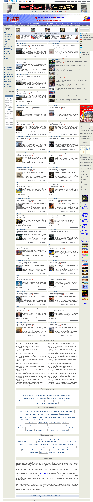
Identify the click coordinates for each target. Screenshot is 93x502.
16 (89, 149)
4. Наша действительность (23, 136)
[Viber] (33, 1)
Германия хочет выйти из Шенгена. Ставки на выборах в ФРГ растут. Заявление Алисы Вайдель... (71, 92)
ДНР (60, 23)
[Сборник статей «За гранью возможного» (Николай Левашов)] (9, 9)
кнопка (18, 472)
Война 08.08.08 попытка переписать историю (62, 184)
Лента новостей (35, 23)
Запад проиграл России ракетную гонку (28, 277)
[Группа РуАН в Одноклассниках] (9, 1)
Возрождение (8, 34)
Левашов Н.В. (9, 49)
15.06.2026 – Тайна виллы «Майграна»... (58, 347)
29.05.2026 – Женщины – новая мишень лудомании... (61, 372)
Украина (52, 23)
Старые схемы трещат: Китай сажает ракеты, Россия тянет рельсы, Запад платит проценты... (71, 69)
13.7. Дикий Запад (21, 59)
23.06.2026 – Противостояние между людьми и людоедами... (31, 380)
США (67, 23)
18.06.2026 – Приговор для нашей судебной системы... (62, 343)
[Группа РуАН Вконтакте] (5, 1)
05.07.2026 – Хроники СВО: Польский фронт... (28, 363)
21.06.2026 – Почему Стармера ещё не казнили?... (29, 383)
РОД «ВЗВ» (8, 51)
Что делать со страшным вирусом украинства (30, 184)
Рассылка (85, 184)
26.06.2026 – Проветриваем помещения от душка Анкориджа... (32, 376)
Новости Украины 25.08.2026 (87, 159)
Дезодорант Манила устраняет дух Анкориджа (30, 308)
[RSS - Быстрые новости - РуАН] (62, 59)
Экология (8, 58)
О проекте (84, 1)
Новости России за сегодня (87, 35)
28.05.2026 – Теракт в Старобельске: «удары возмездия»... (63, 373)
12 (83, 149)
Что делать (8, 56)
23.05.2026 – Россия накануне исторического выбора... (62, 380)
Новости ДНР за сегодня (86, 45)
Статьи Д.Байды (85, 52)
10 (80, 149)
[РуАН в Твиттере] (12, 1)
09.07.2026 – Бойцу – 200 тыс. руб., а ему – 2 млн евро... (30, 359)
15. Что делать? (21, 291)
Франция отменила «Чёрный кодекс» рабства (30, 154)
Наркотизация (10, 77)
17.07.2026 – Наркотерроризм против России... (28, 349)
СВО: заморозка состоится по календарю (29, 138)
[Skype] (32, 1)
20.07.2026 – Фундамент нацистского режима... (28, 345)
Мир (75, 23)
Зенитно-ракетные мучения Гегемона (60, 200)
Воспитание (8, 44)
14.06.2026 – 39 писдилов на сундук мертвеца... (60, 349)
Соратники (8, 55)
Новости (29, 23)
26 (89, 146)
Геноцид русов (10, 74)
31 (86, 147)
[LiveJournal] (30, 1)
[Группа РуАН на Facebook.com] (7, 1)
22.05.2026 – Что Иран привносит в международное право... (63, 382)
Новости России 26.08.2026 (86, 128)
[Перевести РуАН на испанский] (88, 31)
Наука (6, 41)
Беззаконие (9, 67)
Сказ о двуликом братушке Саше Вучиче (61, 153)
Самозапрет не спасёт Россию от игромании (61, 138)
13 (84, 149)
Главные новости (21, 23)
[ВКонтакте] (24, 1)
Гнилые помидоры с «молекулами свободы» (62, 309)
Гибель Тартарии (24, 27)
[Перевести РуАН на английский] (82, 31)
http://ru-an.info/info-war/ (53, 481)
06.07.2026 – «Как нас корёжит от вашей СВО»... (28, 362)
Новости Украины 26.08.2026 (87, 130)
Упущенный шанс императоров (26, 169)
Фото (84, 181)
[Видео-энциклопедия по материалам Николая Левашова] (85, 237)
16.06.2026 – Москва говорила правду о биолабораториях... (63, 346)
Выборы (84, 189)
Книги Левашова (10, 3)
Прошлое (7, 32)
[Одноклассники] (26, 1)
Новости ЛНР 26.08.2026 (86, 138)
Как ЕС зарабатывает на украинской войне (29, 92)
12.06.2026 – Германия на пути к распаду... (59, 352)
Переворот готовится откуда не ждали (60, 277)
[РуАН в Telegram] (16, 1)
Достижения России (34, 41)
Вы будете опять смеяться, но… (54, 28)
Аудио (84, 179)
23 (84, 146)
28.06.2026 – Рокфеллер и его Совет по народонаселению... (31, 373)
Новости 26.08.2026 (87, 127)
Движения (27, 465)
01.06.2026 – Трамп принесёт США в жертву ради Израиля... (63, 367)
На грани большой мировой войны (27, 324)
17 (80, 150)
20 (80, 146)
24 (86, 146)
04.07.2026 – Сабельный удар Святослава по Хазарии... (30, 365)
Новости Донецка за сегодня (87, 41)
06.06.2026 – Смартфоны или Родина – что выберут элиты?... (63, 360)
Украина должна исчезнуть (57, 246)
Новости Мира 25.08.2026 (86, 168)
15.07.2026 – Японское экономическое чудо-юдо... (29, 352)
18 (82, 150)
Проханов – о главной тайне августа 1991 (28, 76)
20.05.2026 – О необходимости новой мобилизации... (61, 385)
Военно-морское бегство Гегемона (27, 61)
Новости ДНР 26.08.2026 (86, 136)
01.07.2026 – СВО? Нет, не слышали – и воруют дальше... (31, 369)
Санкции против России (62, 41)
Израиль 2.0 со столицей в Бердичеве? (28, 215)
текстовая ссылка (66, 470)
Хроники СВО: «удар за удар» (57, 324)
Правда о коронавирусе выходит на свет (39, 28)
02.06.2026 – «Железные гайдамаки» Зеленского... (61, 366)
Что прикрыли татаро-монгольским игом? (25, 36)
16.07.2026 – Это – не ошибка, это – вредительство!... (30, 350)
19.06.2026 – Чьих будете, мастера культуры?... (28, 385)
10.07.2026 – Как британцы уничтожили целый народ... (30, 357)
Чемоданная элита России (56, 123)
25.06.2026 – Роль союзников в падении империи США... (30, 377)
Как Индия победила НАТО (57, 215)
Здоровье (7, 43)
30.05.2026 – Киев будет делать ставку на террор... (61, 370)
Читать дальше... (42, 56)
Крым (56, 23)
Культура (7, 39)
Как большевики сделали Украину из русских (62, 45)
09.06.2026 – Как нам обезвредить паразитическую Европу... (63, 356)
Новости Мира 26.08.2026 (86, 139)
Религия (9, 81)
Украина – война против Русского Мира (40, 36)
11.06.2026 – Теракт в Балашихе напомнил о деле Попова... (63, 353)
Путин (46, 23)
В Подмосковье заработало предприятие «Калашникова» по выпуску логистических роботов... (71, 73)
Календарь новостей (85, 142)
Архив (84, 187)
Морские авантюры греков (57, 107)
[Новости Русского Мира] (85, 201)
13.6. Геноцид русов (22, 43)
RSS (84, 171)
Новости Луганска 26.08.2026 (87, 135)
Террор (8, 84)
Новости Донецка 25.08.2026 (87, 162)
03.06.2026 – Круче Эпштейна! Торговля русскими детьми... (63, 365)
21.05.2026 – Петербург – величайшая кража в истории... (62, 383)
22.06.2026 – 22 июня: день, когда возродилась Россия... (30, 382)
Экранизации (84, 3)
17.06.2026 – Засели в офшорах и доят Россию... (60, 345)
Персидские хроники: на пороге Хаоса (28, 247)
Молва (76, 1)
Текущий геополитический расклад (27, 262)
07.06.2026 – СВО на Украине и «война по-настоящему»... (62, 359)
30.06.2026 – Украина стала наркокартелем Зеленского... (30, 370)
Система (8, 53)
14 (86, 149)
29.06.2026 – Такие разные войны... (25, 372)
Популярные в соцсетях (84, 25)
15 (87, 149)
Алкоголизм (9, 66)
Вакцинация (9, 69)
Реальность (8, 38)
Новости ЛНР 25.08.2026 (86, 167)
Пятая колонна (21, 41)
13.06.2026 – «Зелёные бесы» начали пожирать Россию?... (63, 350)
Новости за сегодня (85, 33)
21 (82, 146)
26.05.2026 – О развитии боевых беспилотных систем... (62, 376)
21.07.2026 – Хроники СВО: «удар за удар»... (27, 343)
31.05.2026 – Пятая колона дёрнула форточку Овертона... (62, 369)
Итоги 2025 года (34, 25)
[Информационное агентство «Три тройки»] (85, 204)
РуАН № (85, 174)
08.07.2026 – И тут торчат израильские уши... (28, 360)
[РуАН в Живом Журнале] (14, 1)
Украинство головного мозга (57, 262)
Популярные (85, 57)
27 (80, 147)
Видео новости (85, 54)
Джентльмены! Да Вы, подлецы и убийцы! (29, 107)
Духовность (8, 48)
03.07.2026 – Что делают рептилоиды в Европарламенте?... (31, 366)
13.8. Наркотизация (21, 229)
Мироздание (8, 36)
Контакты (88, 1)
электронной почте (20, 466)
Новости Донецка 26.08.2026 (87, 133)
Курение (9, 79)
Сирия (71, 23)
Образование (8, 46)
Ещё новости (9, 127)
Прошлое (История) (63, 25)
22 (83, 146)
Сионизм (9, 83)
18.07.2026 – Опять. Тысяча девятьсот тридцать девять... (30, 347)
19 (83, 150)
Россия (42, 23)
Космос (42, 41)
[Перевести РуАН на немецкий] (84, 31)
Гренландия (54, 25)
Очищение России (73, 41)
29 (83, 147)
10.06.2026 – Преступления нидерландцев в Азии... (61, 355)
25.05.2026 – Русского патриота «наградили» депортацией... (63, 377)
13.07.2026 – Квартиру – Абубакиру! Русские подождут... (30, 355)
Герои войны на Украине (45, 25)
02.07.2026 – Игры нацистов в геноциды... (27, 367)
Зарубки (72, 1)
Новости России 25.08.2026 (86, 157)
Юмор (7, 60)
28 (82, 147)
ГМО (8, 72)
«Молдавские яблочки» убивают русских (29, 231)
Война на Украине (14, 25)
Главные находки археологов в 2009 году (69, 28)
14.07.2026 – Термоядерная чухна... (25, 353)
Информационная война (50, 41)
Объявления (48, 458)
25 (87, 146)
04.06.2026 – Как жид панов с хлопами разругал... (60, 363)
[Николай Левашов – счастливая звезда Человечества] (48, 10)
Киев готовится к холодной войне (26, 123)
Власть (8, 71)
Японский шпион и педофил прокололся (61, 293)
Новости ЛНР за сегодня (86, 47)
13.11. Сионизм (20, 213)
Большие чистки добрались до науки (28, 293)
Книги (79, 1)
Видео (84, 176)
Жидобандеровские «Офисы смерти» (60, 231)
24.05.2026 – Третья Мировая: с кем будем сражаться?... (62, 379)
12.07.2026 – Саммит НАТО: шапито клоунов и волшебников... (31, 356)
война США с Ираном (25, 25)
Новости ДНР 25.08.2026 (86, 165)
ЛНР (63, 23)
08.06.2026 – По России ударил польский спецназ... (61, 357)
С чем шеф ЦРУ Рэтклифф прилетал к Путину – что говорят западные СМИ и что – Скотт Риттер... (71, 96)
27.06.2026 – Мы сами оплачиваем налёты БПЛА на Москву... (31, 375)
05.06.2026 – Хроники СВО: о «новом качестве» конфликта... (63, 362)
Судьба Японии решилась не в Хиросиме (29, 200)
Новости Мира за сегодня (87, 49)
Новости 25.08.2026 (87, 155)
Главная (14, 23)
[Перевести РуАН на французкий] (86, 31)
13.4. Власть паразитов (22, 74)
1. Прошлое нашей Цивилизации (24, 167)
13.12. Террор (52, 229)
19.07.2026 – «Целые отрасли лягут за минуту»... (28, 346)
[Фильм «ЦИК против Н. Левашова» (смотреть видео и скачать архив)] (84, 9)
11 (82, 149)
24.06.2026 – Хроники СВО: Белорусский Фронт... (28, 379)
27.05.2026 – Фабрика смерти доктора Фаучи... (60, 375)
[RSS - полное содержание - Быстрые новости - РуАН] (63, 59)
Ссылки (68, 1)
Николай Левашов (73, 25)
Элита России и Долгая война (57, 169)
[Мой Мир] (27, 1)
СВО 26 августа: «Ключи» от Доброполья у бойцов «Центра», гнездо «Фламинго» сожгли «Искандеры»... (71, 100)
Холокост (9, 86)
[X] (29, 1)
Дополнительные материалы (60, 1)
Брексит (27, 41)
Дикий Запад (10, 76)
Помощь (79, 23)
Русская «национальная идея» (55, 36)
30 (84, 147)
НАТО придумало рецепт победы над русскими (30, 45)
